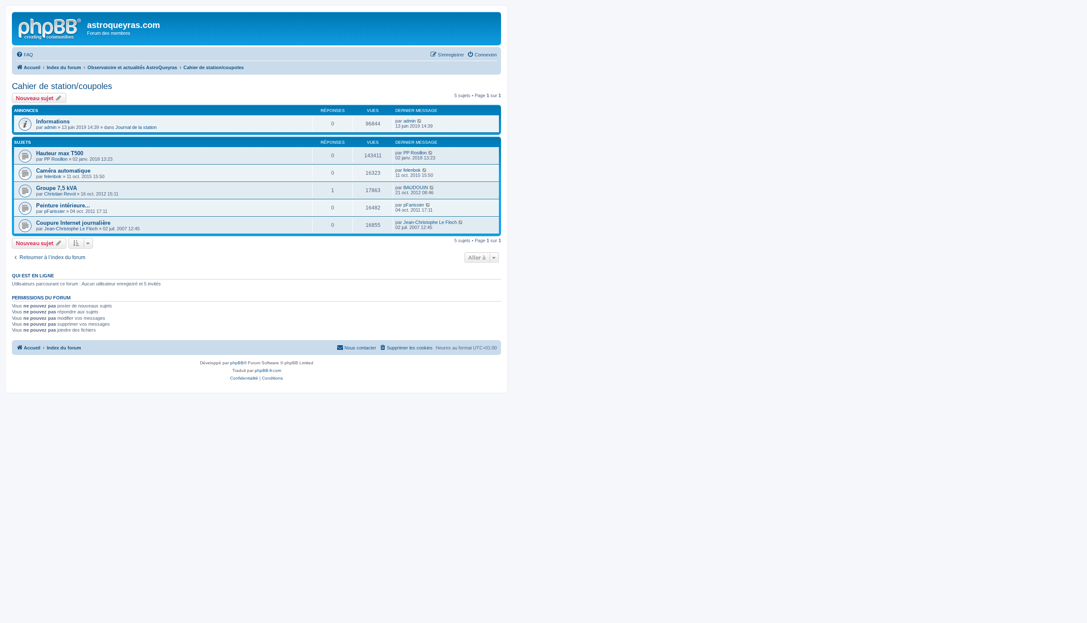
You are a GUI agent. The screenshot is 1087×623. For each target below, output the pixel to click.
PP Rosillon (56, 159)
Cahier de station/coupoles (62, 86)
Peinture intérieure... (63, 205)
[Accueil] (50, 27)
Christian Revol (60, 193)
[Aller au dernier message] (419, 120)
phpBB (237, 362)
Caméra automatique (63, 171)
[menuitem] (24, 55)
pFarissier (54, 211)
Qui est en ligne (33, 275)
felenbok (53, 176)
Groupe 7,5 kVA (56, 188)
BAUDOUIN (415, 187)
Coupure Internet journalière (73, 223)
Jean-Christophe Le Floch (71, 228)
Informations (53, 121)
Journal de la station (136, 127)
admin (50, 127)
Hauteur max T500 (59, 153)
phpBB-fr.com (268, 370)
